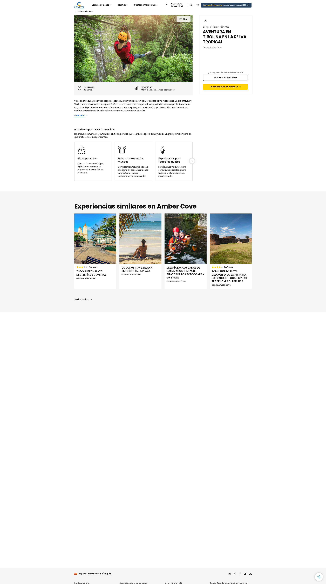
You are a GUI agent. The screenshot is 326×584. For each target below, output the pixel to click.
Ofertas (121, 4)
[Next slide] (192, 161)
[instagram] (229, 574)
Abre (185, 19)
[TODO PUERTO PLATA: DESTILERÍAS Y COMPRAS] (95, 251)
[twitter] (235, 574)
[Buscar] (191, 5)
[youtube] (250, 574)
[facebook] (240, 574)
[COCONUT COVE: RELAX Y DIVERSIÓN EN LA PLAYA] (140, 251)
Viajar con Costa (100, 4)
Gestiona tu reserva (144, 4)
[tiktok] (245, 574)
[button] (197, 5)
